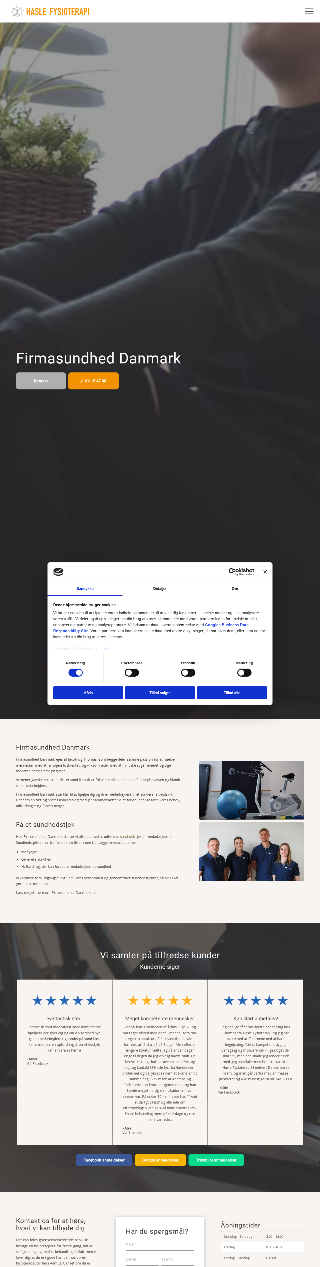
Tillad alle (232, 692)
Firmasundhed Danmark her (74, 892)
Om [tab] (235, 588)
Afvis (88, 692)
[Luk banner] (265, 572)
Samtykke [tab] (85, 588)
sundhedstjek (131, 836)
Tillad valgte (160, 692)
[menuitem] (308, 11)
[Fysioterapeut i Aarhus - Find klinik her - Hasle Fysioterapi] (50, 11)
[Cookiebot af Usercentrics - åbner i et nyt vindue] (232, 572)
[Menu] (308, 11)
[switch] (132, 673)
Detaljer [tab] (160, 588)
